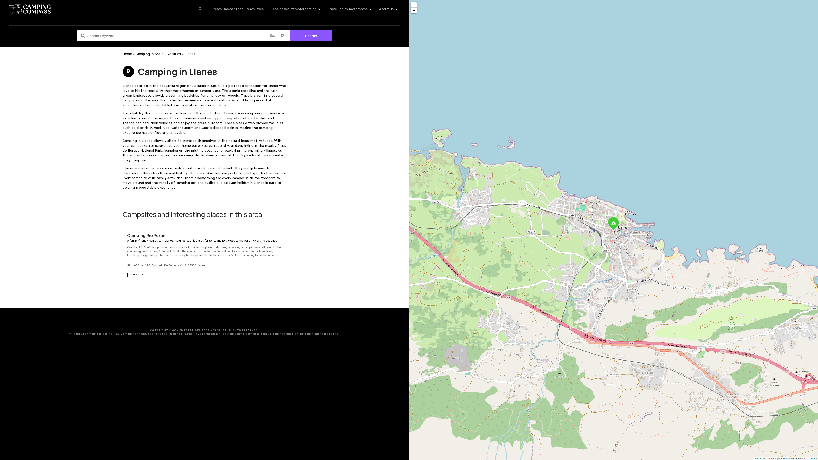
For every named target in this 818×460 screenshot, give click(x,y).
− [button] (414, 10)
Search (311, 36)
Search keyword (83, 35)
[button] (200, 9)
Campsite (137, 275)
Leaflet (757, 458)
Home (127, 54)
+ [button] (414, 5)
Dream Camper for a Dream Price (237, 9)
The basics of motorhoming (294, 9)
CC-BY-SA (811, 458)
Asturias (174, 54)
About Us (386, 9)
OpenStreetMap (783, 458)
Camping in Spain (150, 54)
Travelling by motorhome (348, 9)
